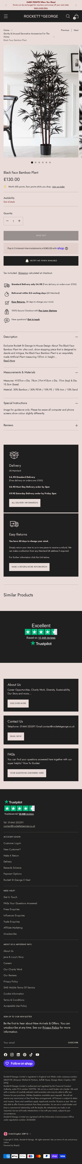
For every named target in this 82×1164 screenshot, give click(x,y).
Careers (8, 963)
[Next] (76, 5)
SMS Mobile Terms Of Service (19, 987)
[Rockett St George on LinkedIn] (18, 1055)
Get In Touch (10, 897)
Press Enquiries (12, 909)
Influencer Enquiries (14, 915)
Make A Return (11, 855)
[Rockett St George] (41, 16)
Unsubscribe (10, 934)
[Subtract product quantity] (7, 221)
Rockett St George (27, 1139)
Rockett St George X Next (17, 880)
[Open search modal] (68, 16)
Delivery (8, 861)
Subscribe (73, 1042)
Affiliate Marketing (13, 927)
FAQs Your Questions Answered (20, 903)
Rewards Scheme (12, 868)
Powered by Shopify (12, 1145)
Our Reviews (10, 975)
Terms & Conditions (14, 1000)
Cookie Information (14, 994)
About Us (8, 951)
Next (76, 30)
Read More (9, 360)
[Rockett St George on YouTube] (37, 1055)
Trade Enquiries (12, 921)
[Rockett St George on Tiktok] (31, 1055)
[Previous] (6, 5)
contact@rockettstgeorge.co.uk (19, 826)
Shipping (23, 273)
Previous (65, 30)
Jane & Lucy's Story (13, 957)
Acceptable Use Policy (15, 1006)
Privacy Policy (11, 981)
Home (6, 30)
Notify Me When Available (43, 260)
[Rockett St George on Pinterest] (25, 1055)
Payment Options (12, 874)
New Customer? (12, 849)
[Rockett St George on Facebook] (6, 1055)
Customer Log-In (12, 843)
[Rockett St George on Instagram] (12, 1055)
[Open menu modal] (6, 16)
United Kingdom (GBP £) (18, 1133)
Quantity (8, 213)
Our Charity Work (13, 969)
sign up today (58, 186)
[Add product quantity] (19, 221)
